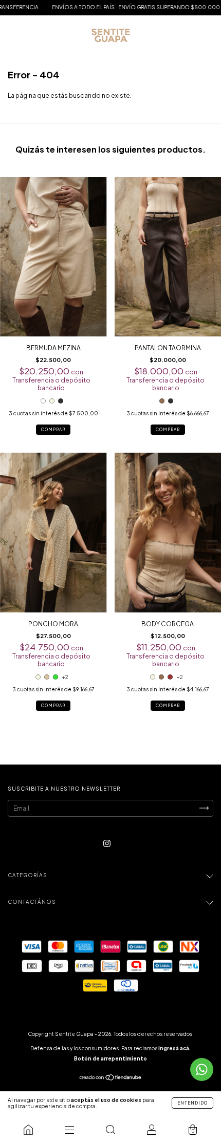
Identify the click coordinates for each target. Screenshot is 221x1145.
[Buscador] (110, 1129)
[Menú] (69, 1129)
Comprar (53, 429)
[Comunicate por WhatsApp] (201, 1069)
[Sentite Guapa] (28, 1129)
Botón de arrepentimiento (110, 1058)
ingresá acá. (174, 1048)
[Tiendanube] (111, 1078)
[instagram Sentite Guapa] (107, 843)
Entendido (192, 1103)
